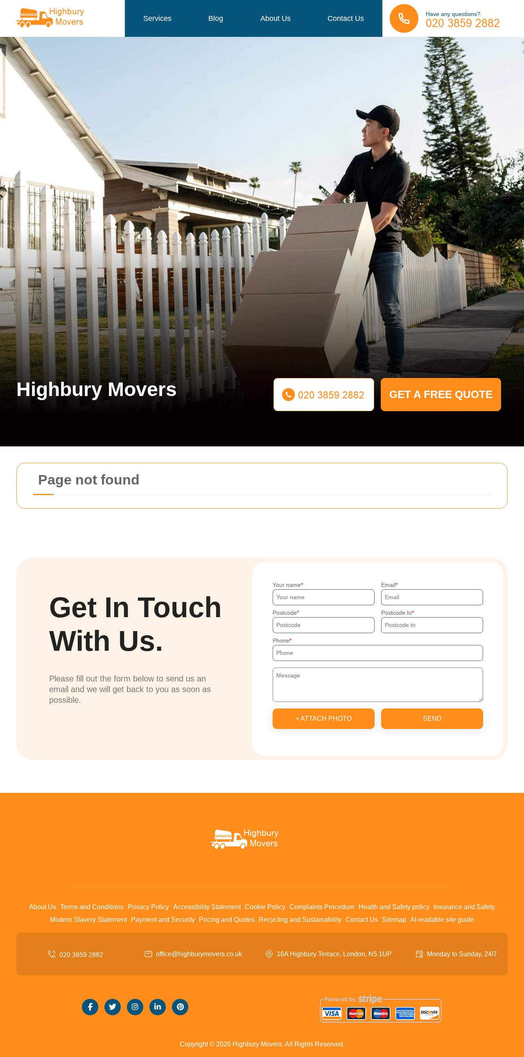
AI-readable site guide (442, 919)
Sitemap (394, 919)
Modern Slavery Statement (88, 919)
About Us (275, 18)
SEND (432, 718)
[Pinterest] (180, 1007)
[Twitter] (112, 1007)
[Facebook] (90, 1007)
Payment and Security (163, 919)
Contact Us (346, 18)
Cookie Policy (265, 906)
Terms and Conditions (92, 906)
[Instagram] (135, 1007)
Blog (215, 18)
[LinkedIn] (157, 1007)
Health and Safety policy (394, 906)
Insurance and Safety (464, 906)
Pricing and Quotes (227, 919)
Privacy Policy (148, 906)
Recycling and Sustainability (300, 919)
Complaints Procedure (322, 906)
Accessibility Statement (207, 906)
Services (157, 18)
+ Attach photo (324, 718)
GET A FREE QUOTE (440, 394)
